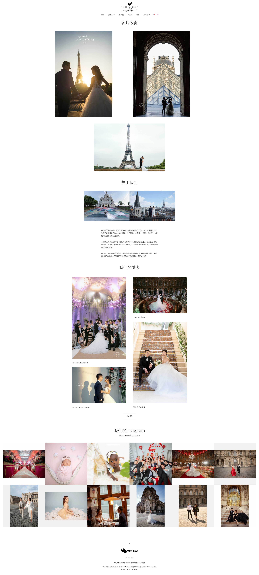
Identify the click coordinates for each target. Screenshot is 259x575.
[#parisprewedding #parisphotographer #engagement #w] (108, 506)
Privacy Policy (141, 567)
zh (132, 558)
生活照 (130, 15)
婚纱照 (121, 15)
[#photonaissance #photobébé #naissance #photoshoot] (66, 464)
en (129, 558)
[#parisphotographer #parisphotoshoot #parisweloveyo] (151, 506)
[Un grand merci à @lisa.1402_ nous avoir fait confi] (66, 506)
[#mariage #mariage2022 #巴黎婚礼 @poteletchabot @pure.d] (24, 464)
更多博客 (129, 416)
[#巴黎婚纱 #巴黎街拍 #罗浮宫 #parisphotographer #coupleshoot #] (235, 464)
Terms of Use (151, 567)
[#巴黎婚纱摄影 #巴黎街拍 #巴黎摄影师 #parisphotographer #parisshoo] (193, 506)
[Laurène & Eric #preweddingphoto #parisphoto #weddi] (24, 506)
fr (126, 558)
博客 (138, 15)
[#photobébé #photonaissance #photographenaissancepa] (108, 464)
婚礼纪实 (111, 15)
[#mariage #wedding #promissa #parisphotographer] (151, 464)
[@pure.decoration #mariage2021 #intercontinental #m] (193, 464)
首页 (103, 15)
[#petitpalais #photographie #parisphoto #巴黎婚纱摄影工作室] (235, 506)
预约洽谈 (146, 15)
